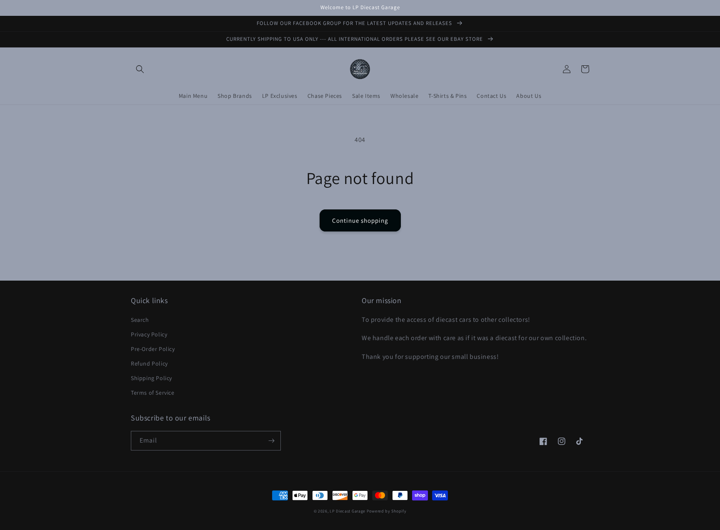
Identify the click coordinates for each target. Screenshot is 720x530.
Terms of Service (153, 392)
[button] (140, 69)
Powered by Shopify (387, 511)
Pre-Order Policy (153, 349)
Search (140, 319)
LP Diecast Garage (347, 511)
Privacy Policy (149, 334)
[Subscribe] (271, 440)
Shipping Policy (151, 378)
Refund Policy (149, 363)
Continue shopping (360, 220)
